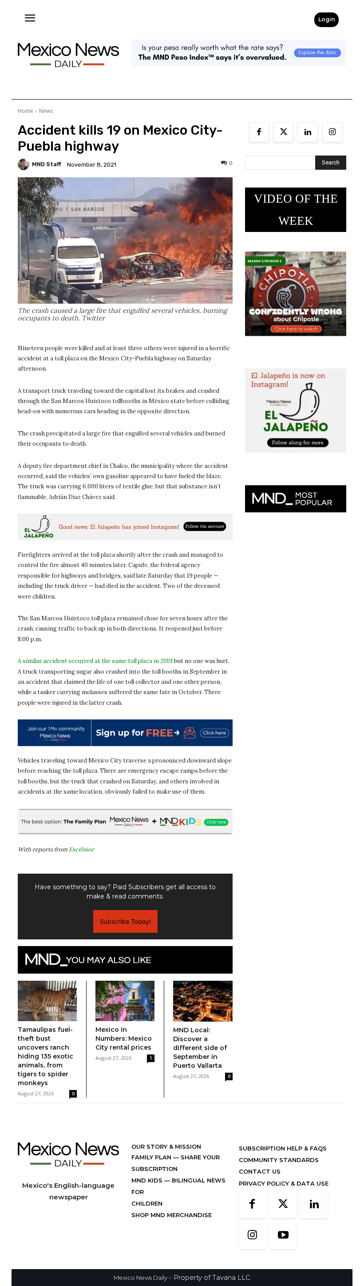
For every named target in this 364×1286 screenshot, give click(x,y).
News (46, 111)
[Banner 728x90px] (125, 821)
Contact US (260, 1171)
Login (326, 19)
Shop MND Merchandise (171, 1214)
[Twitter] (283, 132)
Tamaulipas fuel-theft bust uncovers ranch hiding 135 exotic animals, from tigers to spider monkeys (45, 1056)
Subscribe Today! (125, 921)
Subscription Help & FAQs (283, 1148)
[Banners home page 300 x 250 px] (295, 343)
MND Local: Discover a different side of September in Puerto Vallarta (200, 1048)
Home (25, 111)
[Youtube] (283, 1235)
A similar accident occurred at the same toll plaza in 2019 (95, 661)
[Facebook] (259, 132)
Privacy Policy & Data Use (283, 1183)
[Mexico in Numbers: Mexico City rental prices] (124, 1001)
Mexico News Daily (140, 1277)
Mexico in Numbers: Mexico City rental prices (123, 1038)
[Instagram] (332, 132)
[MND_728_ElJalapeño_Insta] (125, 527)
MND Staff (46, 164)
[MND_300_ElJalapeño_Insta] (295, 459)
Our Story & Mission (166, 1146)
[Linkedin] (308, 132)
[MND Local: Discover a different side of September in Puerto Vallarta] (203, 1001)
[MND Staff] (25, 164)
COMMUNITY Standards (279, 1159)
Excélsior (81, 849)
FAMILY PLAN (152, 1157)
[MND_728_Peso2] (238, 73)
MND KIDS (147, 1180)
